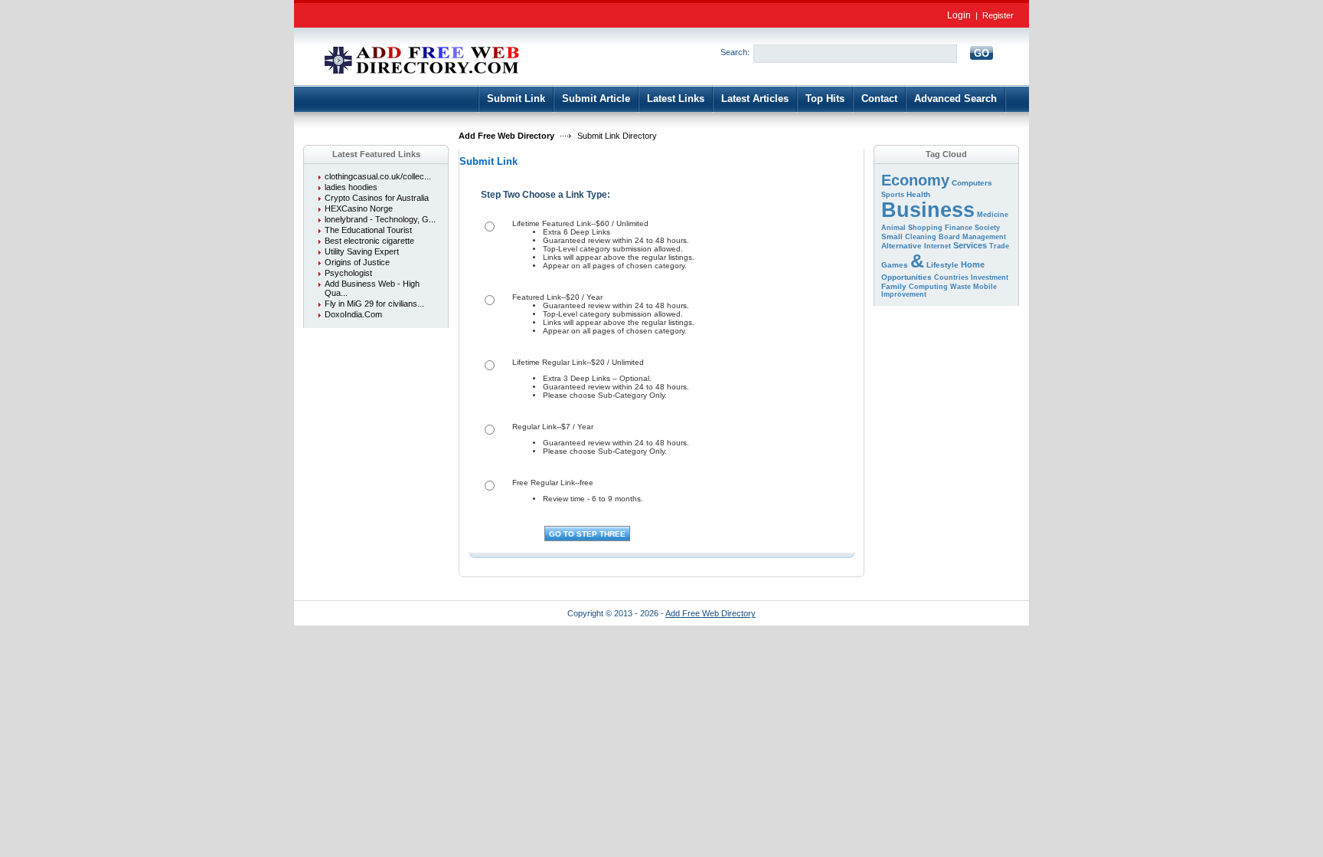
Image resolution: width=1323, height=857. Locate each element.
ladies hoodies (351, 187)
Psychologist (348, 272)
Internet (937, 246)
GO (981, 53)
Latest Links (675, 98)
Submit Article (596, 98)
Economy (915, 180)
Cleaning (920, 237)
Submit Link (516, 98)
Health (918, 194)
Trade (999, 246)
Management (984, 237)
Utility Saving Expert (362, 251)
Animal (893, 227)
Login (959, 15)
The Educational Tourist (368, 230)
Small (892, 236)
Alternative (901, 245)
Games (894, 265)
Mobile (985, 287)
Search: (735, 52)
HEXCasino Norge (359, 208)
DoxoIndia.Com (353, 314)
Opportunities (906, 277)
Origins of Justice (357, 262)
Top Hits (824, 98)
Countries (951, 277)
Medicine (992, 214)
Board (949, 237)
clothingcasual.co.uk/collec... (378, 176)
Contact (879, 98)
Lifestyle (942, 265)
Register (998, 15)
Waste (960, 287)
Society (987, 227)
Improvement (903, 294)
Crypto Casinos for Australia (377, 197)
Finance (958, 227)
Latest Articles (755, 98)
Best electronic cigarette (369, 240)
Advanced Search (955, 98)
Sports (892, 195)
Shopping (925, 227)
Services (970, 245)
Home (973, 264)
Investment (989, 277)
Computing (928, 287)
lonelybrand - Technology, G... (380, 219)
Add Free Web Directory (506, 135)
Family (893, 286)
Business (928, 210)
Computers (972, 183)
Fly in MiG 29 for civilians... (374, 303)
